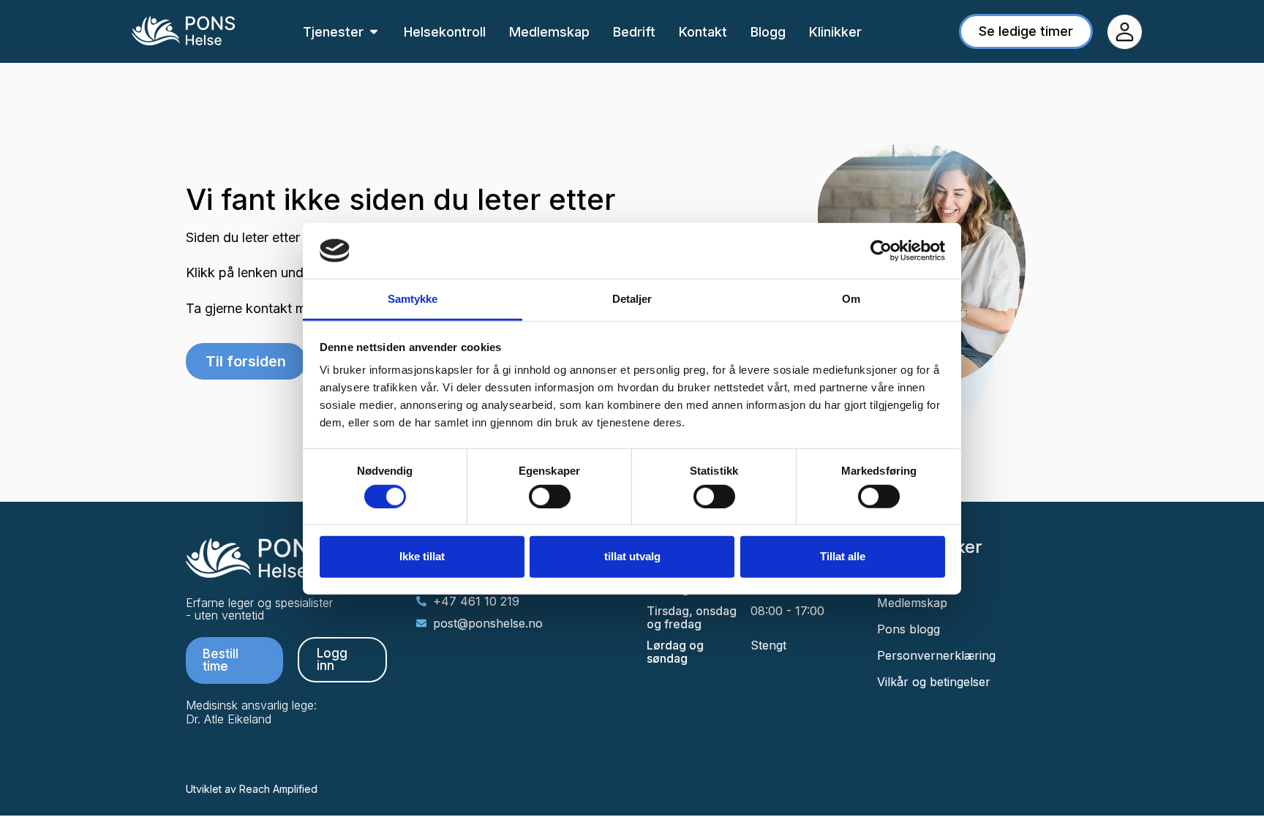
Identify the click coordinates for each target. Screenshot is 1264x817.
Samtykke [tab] (413, 299)
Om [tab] (851, 299)
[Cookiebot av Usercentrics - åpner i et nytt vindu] (881, 251)
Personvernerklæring (936, 655)
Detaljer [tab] (632, 299)
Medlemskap (912, 602)
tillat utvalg (632, 556)
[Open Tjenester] (373, 32)
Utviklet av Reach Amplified (251, 789)
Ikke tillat (422, 556)
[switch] (550, 496)
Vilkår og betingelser (933, 681)
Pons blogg (908, 629)
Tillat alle (842, 556)
